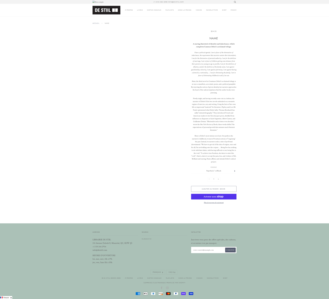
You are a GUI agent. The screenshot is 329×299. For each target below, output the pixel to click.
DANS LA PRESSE (184, 10)
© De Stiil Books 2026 (111, 278)
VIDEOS (199, 10)
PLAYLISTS (170, 10)
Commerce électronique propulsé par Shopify (164, 283)
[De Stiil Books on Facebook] (161, 288)
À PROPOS (129, 10)
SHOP (224, 10)
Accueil (96, 23)
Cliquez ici (147, 239)
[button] (6, 297)
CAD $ (171, 272)
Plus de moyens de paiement (214, 203)
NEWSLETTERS (212, 10)
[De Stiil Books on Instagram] (167, 288)
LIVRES (140, 10)
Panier (233, 10)
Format (214, 167)
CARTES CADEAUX (154, 10)
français (157, 272)
